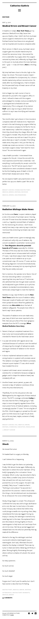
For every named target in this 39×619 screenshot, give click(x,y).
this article (16, 305)
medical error (8, 192)
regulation (30, 427)
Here (27, 64)
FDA (16, 425)
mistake (17, 192)
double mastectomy (22, 190)
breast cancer (8, 190)
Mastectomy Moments (21, 593)
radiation (21, 427)
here (16, 214)
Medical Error (8, 195)
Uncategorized (20, 195)
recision (24, 192)
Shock (5, 444)
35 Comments (7, 598)
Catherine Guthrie (19, 5)
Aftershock (7, 593)
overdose (13, 427)
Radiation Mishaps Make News (18, 209)
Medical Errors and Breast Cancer (19, 25)
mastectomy (7, 590)
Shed (12, 615)
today (31, 398)
